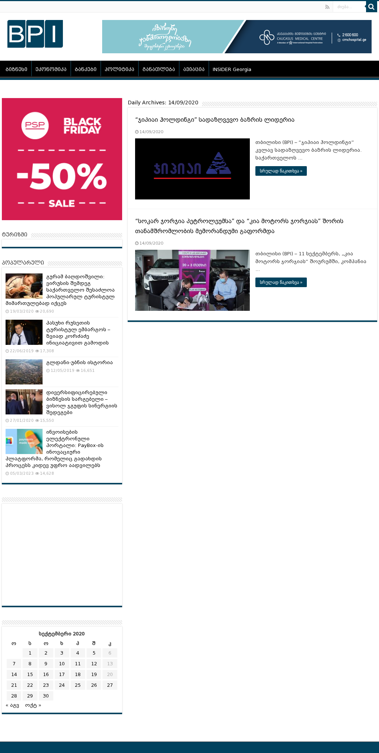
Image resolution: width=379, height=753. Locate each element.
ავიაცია (194, 69)
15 (30, 674)
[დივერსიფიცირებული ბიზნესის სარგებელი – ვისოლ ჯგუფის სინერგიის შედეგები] (24, 401)
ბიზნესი (16, 69)
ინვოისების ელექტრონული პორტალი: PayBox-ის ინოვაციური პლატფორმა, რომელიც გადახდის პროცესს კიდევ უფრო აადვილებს (55, 448)
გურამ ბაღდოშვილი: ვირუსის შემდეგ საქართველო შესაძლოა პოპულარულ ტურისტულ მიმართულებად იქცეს (60, 289)
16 (46, 674)
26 (94, 685)
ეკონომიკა (51, 69)
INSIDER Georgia (232, 69)
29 (30, 696)
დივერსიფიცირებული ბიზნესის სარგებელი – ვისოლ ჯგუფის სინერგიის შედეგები (81, 402)
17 (62, 674)
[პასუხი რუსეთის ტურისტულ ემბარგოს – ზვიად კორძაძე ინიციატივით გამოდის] (24, 332)
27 (110, 685)
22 (30, 685)
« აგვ (12, 705)
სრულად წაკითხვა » (281, 171)
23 (46, 685)
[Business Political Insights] (35, 32)
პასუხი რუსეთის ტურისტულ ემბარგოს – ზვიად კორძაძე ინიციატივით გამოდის (78, 333)
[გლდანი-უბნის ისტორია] (24, 371)
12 (94, 663)
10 (62, 663)
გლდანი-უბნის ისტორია (79, 362)
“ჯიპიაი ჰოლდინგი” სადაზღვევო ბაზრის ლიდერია (215, 120)
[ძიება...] (371, 6)
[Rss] (327, 7)
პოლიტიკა (119, 69)
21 (14, 685)
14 (14, 674)
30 (46, 696)
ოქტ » (33, 705)
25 (78, 685)
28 (14, 696)
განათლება (158, 69)
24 (62, 685)
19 (94, 674)
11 (78, 663)
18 (78, 674)
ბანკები (86, 69)
